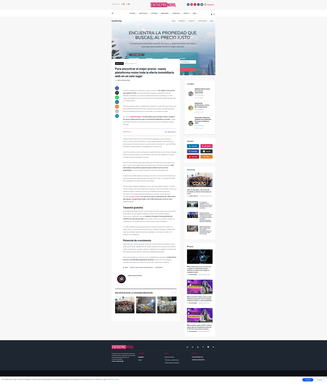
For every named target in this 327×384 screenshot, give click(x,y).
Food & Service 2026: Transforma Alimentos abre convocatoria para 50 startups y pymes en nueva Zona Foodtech (167, 307)
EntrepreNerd (200, 95)
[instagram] (191, 4)
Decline (319, 380)
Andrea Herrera (193, 196)
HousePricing (158, 267)
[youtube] (195, 4)
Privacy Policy (115, 379)
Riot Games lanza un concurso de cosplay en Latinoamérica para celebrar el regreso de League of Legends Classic (199, 269)
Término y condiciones (172, 360)
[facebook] (198, 4)
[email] (117, 107)
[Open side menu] (112, 13)
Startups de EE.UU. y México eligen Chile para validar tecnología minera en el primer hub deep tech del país (146, 307)
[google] (201, 4)
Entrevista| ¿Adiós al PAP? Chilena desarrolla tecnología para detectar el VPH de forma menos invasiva (199, 327)
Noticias (132, 13)
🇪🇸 (123, 4)
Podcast (186, 13)
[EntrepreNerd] (163, 4)
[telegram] (117, 116)
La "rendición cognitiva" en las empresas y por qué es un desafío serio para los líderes (205, 205)
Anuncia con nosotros (198, 359)
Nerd (194, 13)
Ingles (140, 360)
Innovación (164, 13)
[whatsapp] (117, 97)
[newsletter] (205, 4)
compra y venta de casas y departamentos (141, 267)
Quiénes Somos (116, 4)
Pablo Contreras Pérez (123, 80)
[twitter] (117, 93)
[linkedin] (188, 4)
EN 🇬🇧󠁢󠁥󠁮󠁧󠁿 (128, 4)
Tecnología (175, 13)
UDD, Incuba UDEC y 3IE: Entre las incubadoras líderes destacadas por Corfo (125, 308)
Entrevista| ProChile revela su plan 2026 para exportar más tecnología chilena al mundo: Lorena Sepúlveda (199, 298)
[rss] (213, 347)
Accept (307, 380)
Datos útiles (143, 13)
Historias (154, 13)
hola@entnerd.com (197, 357)
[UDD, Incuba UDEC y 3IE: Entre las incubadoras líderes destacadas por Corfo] (124, 305)
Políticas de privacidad (172, 363)
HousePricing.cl (135, 117)
